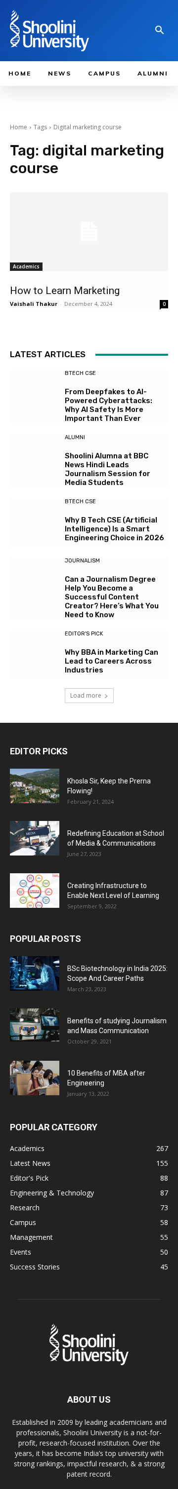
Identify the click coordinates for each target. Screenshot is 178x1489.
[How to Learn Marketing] (89, 231)
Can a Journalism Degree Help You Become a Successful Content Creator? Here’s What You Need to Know (112, 597)
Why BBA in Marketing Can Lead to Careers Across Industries (111, 661)
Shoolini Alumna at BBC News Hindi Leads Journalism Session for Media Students (107, 469)
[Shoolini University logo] (61, 30)
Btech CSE (80, 373)
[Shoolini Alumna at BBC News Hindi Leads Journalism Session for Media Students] (33, 458)
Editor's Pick (84, 633)
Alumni (75, 437)
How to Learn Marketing (66, 291)
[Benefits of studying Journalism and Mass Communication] (34, 1025)
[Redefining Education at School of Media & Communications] (34, 838)
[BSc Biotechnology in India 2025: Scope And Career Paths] (34, 973)
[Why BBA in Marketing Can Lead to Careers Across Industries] (33, 654)
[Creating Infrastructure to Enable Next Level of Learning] (34, 890)
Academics (26, 266)
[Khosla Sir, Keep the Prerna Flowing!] (34, 786)
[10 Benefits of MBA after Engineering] (34, 1078)
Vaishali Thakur (33, 303)
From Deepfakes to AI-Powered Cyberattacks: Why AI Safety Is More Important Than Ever (108, 405)
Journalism (82, 560)
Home (18, 127)
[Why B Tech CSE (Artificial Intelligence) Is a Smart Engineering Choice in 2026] (33, 522)
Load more (85, 695)
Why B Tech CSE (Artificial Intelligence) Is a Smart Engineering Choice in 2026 (114, 529)
